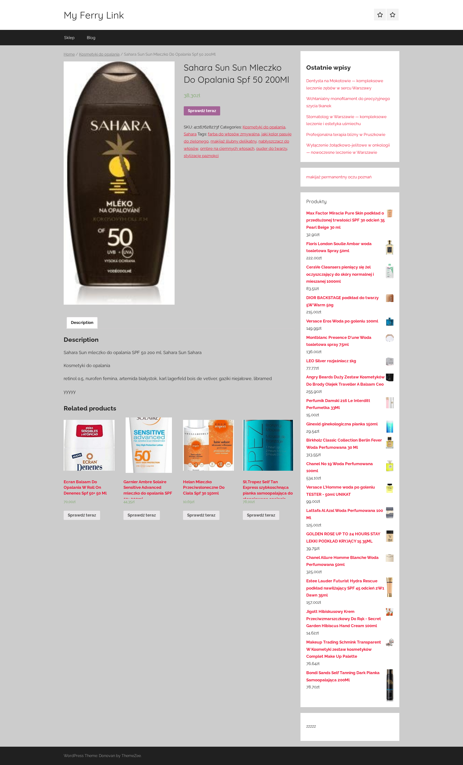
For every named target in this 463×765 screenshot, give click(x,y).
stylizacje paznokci (201, 155)
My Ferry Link (94, 15)
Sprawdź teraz (202, 110)
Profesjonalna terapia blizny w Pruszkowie (345, 134)
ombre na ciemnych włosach (227, 148)
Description (82, 322)
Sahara (190, 134)
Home (69, 54)
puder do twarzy (271, 148)
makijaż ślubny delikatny (234, 141)
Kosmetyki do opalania (99, 54)
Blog (91, 37)
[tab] (82, 323)
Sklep (69, 37)
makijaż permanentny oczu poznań (339, 176)
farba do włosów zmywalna (233, 134)
